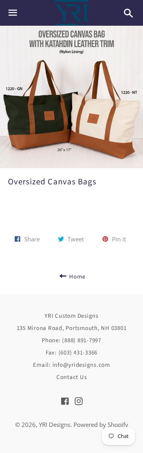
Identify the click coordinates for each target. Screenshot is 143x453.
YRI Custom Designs (71, 316)
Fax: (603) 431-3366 (71, 353)
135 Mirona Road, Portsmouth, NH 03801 (72, 328)
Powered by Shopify (100, 424)
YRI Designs (54, 424)
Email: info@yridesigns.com (71, 365)
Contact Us (71, 377)
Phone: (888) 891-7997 (71, 340)
